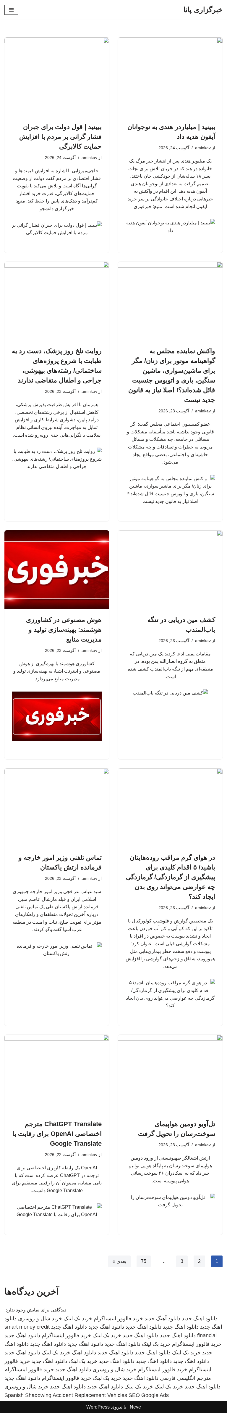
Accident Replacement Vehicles (90, 1395)
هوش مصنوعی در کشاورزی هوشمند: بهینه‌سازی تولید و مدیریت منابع (64, 629)
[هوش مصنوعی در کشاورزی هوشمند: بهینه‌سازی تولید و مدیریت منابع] (56, 569)
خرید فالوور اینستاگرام (118, 1319)
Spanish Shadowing (27, 1395)
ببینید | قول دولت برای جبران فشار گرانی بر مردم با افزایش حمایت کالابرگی (60, 136)
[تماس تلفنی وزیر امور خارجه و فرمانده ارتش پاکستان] (56, 807)
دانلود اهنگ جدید (200, 1319)
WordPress (98, 1406)
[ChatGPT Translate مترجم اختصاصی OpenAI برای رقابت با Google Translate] (56, 1074)
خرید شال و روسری (40, 1319)
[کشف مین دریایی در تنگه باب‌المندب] (170, 569)
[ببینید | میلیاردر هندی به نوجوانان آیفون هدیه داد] (170, 76)
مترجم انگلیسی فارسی (185, 1378)
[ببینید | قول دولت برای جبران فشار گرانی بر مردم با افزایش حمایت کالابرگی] (56, 76)
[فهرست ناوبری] (11, 10)
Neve (135, 1406)
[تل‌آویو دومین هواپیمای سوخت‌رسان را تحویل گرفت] (170, 1074)
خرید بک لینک (78, 1319)
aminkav (203, 147)
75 (143, 1261)
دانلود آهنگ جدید (162, 1319)
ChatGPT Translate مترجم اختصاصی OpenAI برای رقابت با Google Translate (57, 1133)
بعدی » (119, 1261)
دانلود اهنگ (84, 1353)
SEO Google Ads (149, 1395)
